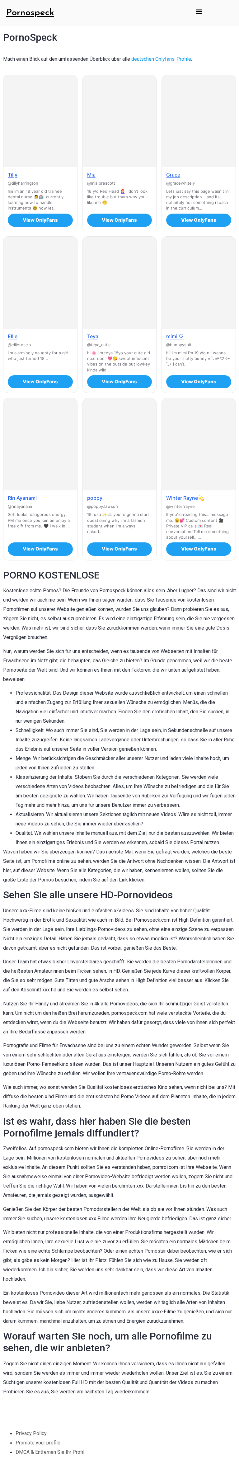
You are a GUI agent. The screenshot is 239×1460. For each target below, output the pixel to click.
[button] (199, 11)
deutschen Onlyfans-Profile (161, 59)
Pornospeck (30, 13)
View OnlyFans (40, 220)
